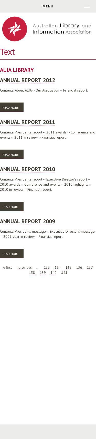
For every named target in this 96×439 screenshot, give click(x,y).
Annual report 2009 (27, 221)
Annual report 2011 (27, 122)
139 (43, 272)
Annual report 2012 (27, 80)
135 (68, 267)
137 (90, 267)
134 (58, 267)
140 (53, 272)
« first (7, 267)
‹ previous (24, 267)
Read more (13, 107)
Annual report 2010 (27, 169)
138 (32, 272)
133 (47, 267)
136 (79, 267)
